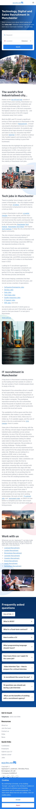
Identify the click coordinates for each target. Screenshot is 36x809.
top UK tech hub (16, 99)
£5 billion (16, 205)
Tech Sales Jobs (9, 295)
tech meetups (7, 229)
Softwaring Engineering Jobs (14, 287)
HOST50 (11, 135)
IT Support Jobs (9, 300)
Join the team (6, 728)
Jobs (3, 757)
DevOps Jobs (8, 290)
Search (18, 47)
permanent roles (14, 498)
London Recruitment (11, 550)
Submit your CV (6, 752)
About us (4, 725)
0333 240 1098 (15, 717)
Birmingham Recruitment (13, 553)
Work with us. (6, 318)
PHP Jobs (7, 303)
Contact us (5, 731)
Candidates (5, 746)
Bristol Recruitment (11, 561)
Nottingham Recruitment (12, 566)
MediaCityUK (22, 124)
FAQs (3, 734)
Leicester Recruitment (12, 556)
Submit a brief (6, 755)
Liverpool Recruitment (12, 548)
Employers (5, 749)
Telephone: (5, 717)
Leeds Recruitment (11, 563)
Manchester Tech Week (16, 227)
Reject (18, 805)
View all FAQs (7, 614)
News (3, 737)
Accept (18, 800)
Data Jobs (7, 292)
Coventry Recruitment (12, 558)
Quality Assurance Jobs (12, 298)
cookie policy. (6, 795)
